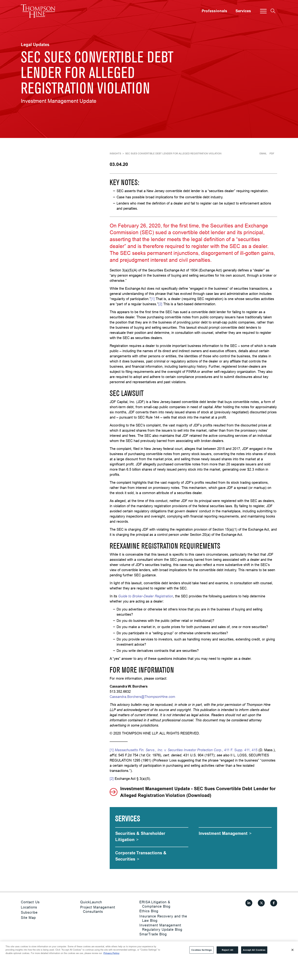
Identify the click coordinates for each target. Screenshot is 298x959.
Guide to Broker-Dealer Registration (145, 596)
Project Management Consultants (97, 909)
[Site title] (38, 11)
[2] (160, 304)
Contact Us (30, 902)
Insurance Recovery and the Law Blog (163, 918)
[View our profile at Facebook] (273, 903)
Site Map (28, 918)
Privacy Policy (111, 953)
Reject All (227, 950)
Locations (29, 907)
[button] (263, 11)
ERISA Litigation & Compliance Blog (154, 904)
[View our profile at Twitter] (261, 903)
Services (243, 11)
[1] (153, 299)
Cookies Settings (201, 950)
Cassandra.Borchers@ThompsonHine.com (142, 697)
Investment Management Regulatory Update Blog (160, 927)
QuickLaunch (91, 902)
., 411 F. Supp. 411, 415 (186, 750)
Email (263, 153)
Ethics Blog (148, 911)
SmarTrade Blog (153, 934)
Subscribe (29, 912)
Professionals (214, 11)
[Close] (292, 950)
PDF (272, 153)
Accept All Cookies (254, 950)
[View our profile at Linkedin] (248, 903)
